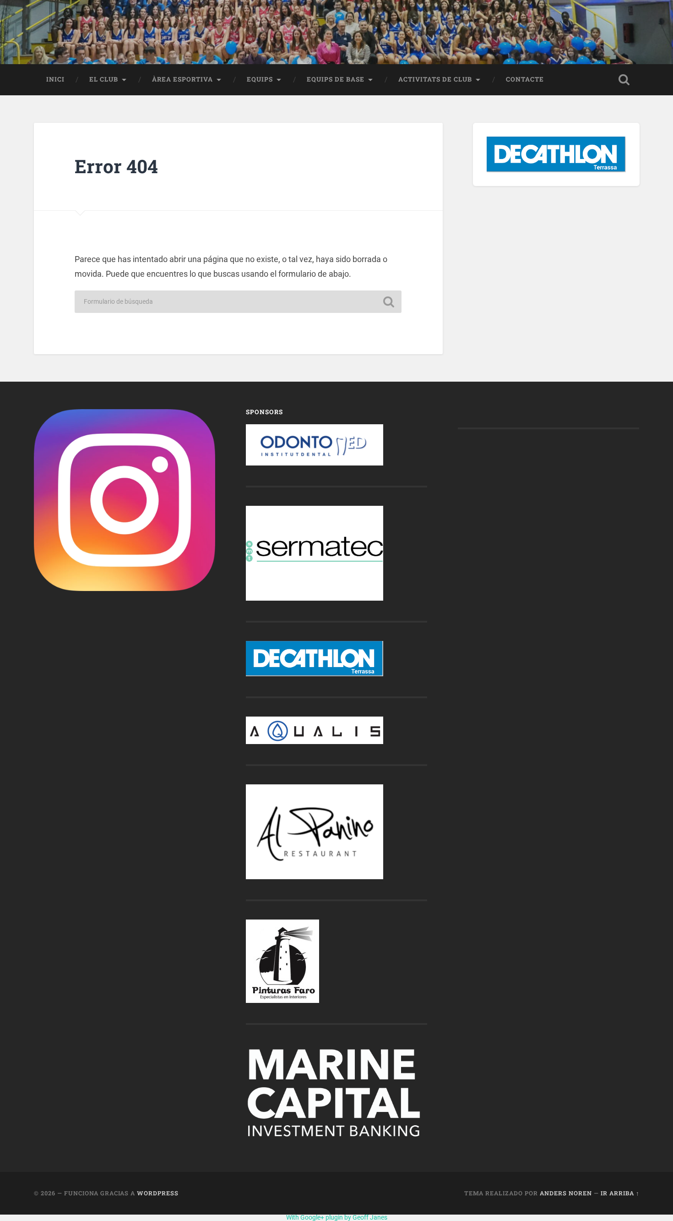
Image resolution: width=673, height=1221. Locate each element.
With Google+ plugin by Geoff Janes (336, 1217)
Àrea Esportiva (182, 79)
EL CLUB (103, 79)
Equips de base (335, 79)
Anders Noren (566, 1193)
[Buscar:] (238, 301)
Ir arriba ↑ (620, 1193)
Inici (55, 79)
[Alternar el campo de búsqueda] (624, 79)
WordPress (158, 1193)
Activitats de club (435, 79)
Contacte (525, 79)
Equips (260, 79)
